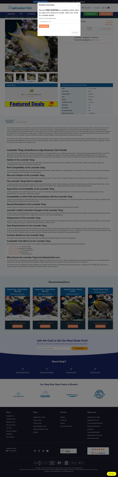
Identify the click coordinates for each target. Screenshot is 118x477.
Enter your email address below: (47, 18)
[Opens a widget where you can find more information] (111, 474)
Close (76, 33)
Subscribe (44, 26)
